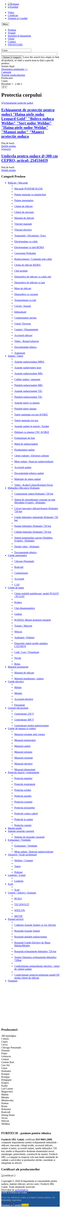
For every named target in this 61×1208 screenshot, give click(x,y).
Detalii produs (8, 146)
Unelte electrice (16, 681)
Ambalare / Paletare (24, 637)
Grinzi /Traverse (22, 323)
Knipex (18, 602)
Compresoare (21, 573)
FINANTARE (15, 44)
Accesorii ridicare (23, 335)
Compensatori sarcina (25, 317)
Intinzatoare (20, 311)
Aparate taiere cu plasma (27, 402)
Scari (10, 884)
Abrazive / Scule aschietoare (22, 854)
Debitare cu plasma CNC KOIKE (31, 432)
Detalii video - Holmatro (26, 546)
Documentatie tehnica (25, 347)
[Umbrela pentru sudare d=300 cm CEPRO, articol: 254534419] (6, 149)
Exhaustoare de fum (24, 438)
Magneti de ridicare (24, 218)
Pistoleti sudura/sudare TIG (28, 397)
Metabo (18, 693)
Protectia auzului (22, 796)
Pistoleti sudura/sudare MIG (28, 385)
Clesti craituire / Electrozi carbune (31, 455)
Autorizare (19, 353)
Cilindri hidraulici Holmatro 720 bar (32, 531)
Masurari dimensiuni (24, 769)
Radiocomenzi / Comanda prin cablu (33, 259)
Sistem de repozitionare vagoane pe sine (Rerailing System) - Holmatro (34, 501)
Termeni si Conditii (17, 18)
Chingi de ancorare (24, 212)
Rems (17, 664)
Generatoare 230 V (24, 713)
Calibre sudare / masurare (27, 379)
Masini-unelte (15, 828)
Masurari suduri (22, 746)
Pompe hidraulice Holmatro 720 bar (32, 526)
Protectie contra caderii (26, 813)
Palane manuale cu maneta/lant (30, 194)
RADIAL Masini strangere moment (32, 620)
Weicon (18, 631)
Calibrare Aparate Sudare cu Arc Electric (35, 925)
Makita (17, 687)
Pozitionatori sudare (24, 449)
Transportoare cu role (25, 300)
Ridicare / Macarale (18, 182)
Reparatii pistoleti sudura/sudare (30, 936)
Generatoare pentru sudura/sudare (31, 725)
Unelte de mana (16, 587)
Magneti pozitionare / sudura (29, 678)
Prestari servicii (15, 919)
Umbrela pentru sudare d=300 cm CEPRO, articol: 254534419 (29, 158)
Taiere (17, 866)
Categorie (6, 72)
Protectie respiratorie (24, 784)
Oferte (11, 38)
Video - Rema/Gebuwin (26, 341)
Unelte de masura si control (22, 728)
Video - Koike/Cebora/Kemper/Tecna (33, 485)
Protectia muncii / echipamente (23, 772)
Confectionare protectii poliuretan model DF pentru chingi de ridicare (37, 976)
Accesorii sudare (22, 467)
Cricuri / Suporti (22, 306)
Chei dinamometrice (24, 608)
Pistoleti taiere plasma (25, 408)
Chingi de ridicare (23, 206)
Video (11, 12)
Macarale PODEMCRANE (28, 188)
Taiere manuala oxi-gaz (26, 420)
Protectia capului (22, 825)
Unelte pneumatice (17, 555)
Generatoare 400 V (24, 719)
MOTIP (18, 916)
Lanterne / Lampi (17, 875)
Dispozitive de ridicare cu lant (29, 282)
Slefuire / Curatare (23, 860)
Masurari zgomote (23, 757)
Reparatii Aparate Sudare (27, 930)
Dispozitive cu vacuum (26, 294)
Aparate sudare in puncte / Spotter (31, 426)
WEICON (19, 910)
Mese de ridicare (22, 288)
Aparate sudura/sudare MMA (29, 361)
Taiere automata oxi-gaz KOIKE (31, 414)
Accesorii (19, 578)
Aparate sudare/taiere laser (27, 367)
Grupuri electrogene (18, 708)
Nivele (17, 658)
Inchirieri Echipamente (19, 35)
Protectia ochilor (22, 790)
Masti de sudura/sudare (26, 443)
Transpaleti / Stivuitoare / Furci (30, 235)
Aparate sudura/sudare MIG (28, 373)
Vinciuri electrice (23, 229)
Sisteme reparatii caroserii (21, 831)
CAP (17, 584)
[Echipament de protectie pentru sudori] (17, 103)
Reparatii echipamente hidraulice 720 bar (35, 951)
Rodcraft (18, 567)
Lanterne (18, 881)
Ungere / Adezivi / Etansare (22, 892)
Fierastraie (19, 705)
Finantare (12, 980)
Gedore (18, 614)
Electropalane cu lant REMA (29, 247)
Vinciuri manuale (23, 223)
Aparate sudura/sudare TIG (28, 391)
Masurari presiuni (23, 752)
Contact (12, 41)
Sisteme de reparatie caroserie (29, 837)
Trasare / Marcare (23, 625)
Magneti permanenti (18, 666)
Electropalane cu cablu (26, 241)
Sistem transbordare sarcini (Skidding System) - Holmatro (33, 539)
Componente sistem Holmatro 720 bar (33, 493)
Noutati (11, 32)
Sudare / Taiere (15, 355)
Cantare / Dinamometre (26, 329)
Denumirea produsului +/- (14, 69)
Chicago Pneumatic (24, 561)
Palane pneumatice (24, 200)
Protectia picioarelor (24, 807)
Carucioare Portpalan (25, 253)
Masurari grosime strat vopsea (29, 734)
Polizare (18, 872)
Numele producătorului (13, 75)
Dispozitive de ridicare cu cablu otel (32, 276)
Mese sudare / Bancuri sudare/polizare (33, 461)
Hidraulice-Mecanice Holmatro (24, 487)
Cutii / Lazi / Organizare (26, 652)
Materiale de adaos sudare (27, 479)
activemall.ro (21, 1189)
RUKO (18, 898)
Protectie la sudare (23, 819)
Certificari (13, 15)
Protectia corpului (23, 801)
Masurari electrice (23, 763)
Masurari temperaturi (25, 740)
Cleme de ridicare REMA (27, 265)
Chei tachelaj (21, 270)
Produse (12, 30)
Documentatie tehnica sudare (29, 473)
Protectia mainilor (23, 778)
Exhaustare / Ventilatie (19, 840)
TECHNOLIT (21, 904)
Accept (25, 1205)
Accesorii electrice (23, 699)
